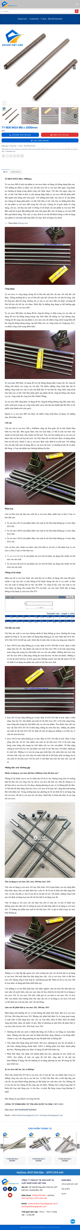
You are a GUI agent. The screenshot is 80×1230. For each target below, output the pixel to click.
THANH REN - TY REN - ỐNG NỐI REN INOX (45, 19)
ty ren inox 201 (65, 149)
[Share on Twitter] (11, 156)
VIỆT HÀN (58, 1104)
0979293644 (31, 1110)
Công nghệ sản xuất (70, 1184)
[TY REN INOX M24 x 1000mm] (40, 1144)
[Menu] (77, 4)
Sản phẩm (66, 1188)
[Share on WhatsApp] (3, 156)
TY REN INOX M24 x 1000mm (38, 1160)
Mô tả (5, 172)
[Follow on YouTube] (10, 1195)
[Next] (74, 67)
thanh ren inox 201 (21, 149)
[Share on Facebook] (7, 156)
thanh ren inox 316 (46, 149)
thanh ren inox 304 (34, 149)
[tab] (5, 171)
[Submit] (76, 11)
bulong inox (23, 223)
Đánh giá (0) (15, 172)
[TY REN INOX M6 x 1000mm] (14, 1144)
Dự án (64, 1193)
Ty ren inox (10, 383)
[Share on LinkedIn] (22, 156)
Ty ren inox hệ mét (15, 556)
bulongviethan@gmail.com (51, 1115)
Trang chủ (22, 19)
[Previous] (6, 67)
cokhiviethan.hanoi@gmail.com (24, 1115)
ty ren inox (56, 149)
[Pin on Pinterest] (18, 156)
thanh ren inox (9, 149)
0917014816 (20, 1110)
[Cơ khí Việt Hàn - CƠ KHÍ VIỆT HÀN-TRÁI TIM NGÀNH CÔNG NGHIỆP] (13, 4)
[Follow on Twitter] (14, 1189)
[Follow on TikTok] (10, 1189)
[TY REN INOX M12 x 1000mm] (66, 1144)
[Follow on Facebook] (5, 1189)
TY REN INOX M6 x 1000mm (12, 1160)
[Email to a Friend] (14, 156)
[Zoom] (4, 103)
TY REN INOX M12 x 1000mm (64, 1160)
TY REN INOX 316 (10, 151)
